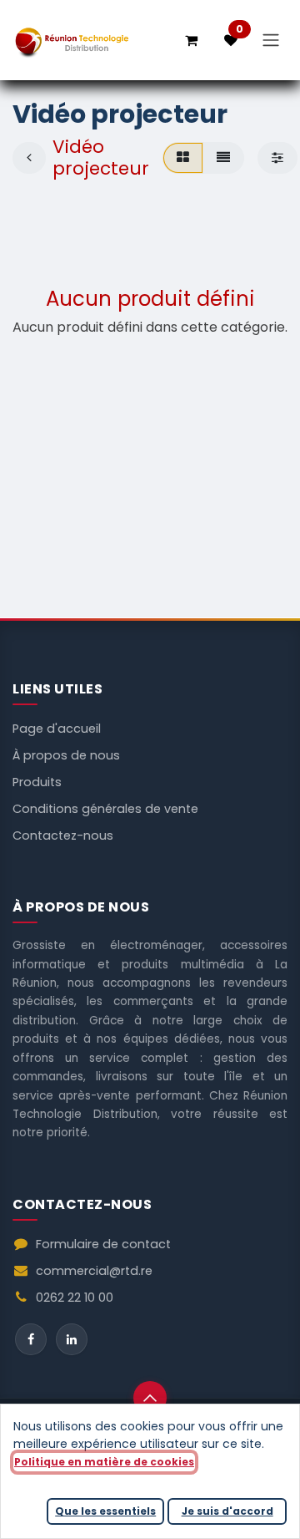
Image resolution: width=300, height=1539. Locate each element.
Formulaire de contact (103, 1244)
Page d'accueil (56, 728)
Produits (37, 782)
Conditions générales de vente (105, 808)
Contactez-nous (62, 835)
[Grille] (182, 158)
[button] (150, 1398)
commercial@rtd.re (94, 1270)
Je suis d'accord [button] (227, 1511)
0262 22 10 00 (74, 1297)
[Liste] (223, 158)
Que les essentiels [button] (105, 1511)
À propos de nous (66, 755)
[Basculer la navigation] (271, 40)
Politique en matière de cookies (104, 1462)
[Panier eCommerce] (191, 40)
